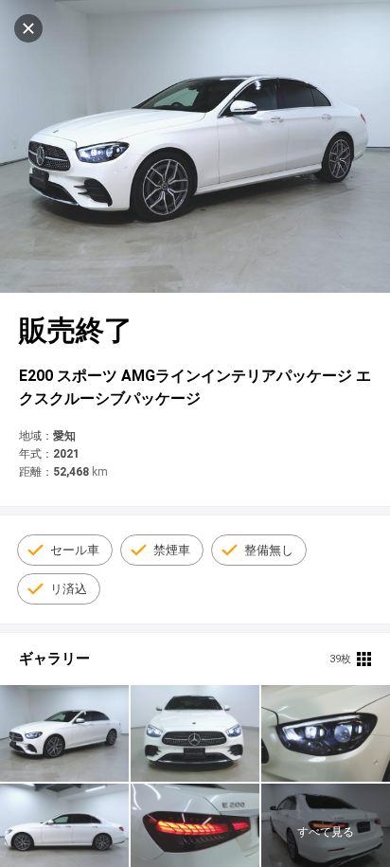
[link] (64, 733)
